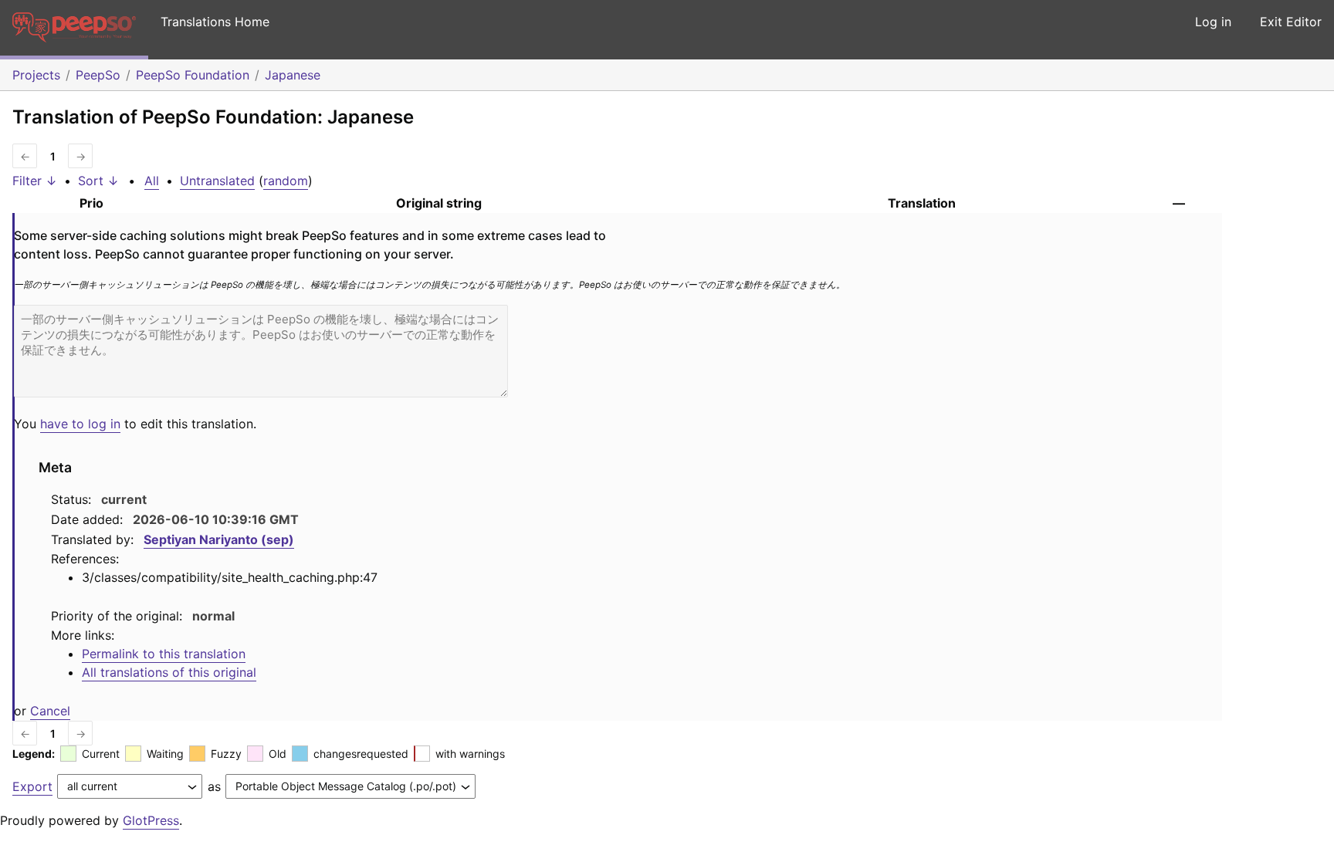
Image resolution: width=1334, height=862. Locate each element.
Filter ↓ (34, 180)
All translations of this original (169, 672)
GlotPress (151, 820)
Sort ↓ (98, 180)
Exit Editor (1291, 21)
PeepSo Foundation (192, 75)
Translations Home (215, 21)
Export (32, 786)
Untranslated (217, 180)
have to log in (80, 423)
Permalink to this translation (163, 653)
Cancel (50, 710)
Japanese (292, 75)
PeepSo (98, 75)
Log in (1213, 21)
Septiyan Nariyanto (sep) (219, 539)
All (151, 180)
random (285, 180)
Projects (36, 75)
